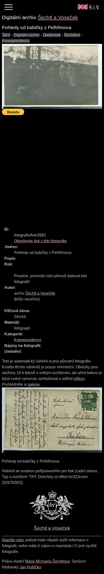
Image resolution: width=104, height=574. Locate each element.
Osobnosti (51, 35)
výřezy (79, 379)
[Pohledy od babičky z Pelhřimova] (52, 76)
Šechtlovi (72, 35)
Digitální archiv (26, 35)
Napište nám (13, 540)
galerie (34, 384)
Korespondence (16, 41)
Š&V (6, 35)
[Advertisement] (52, 169)
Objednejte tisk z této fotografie (40, 241)
